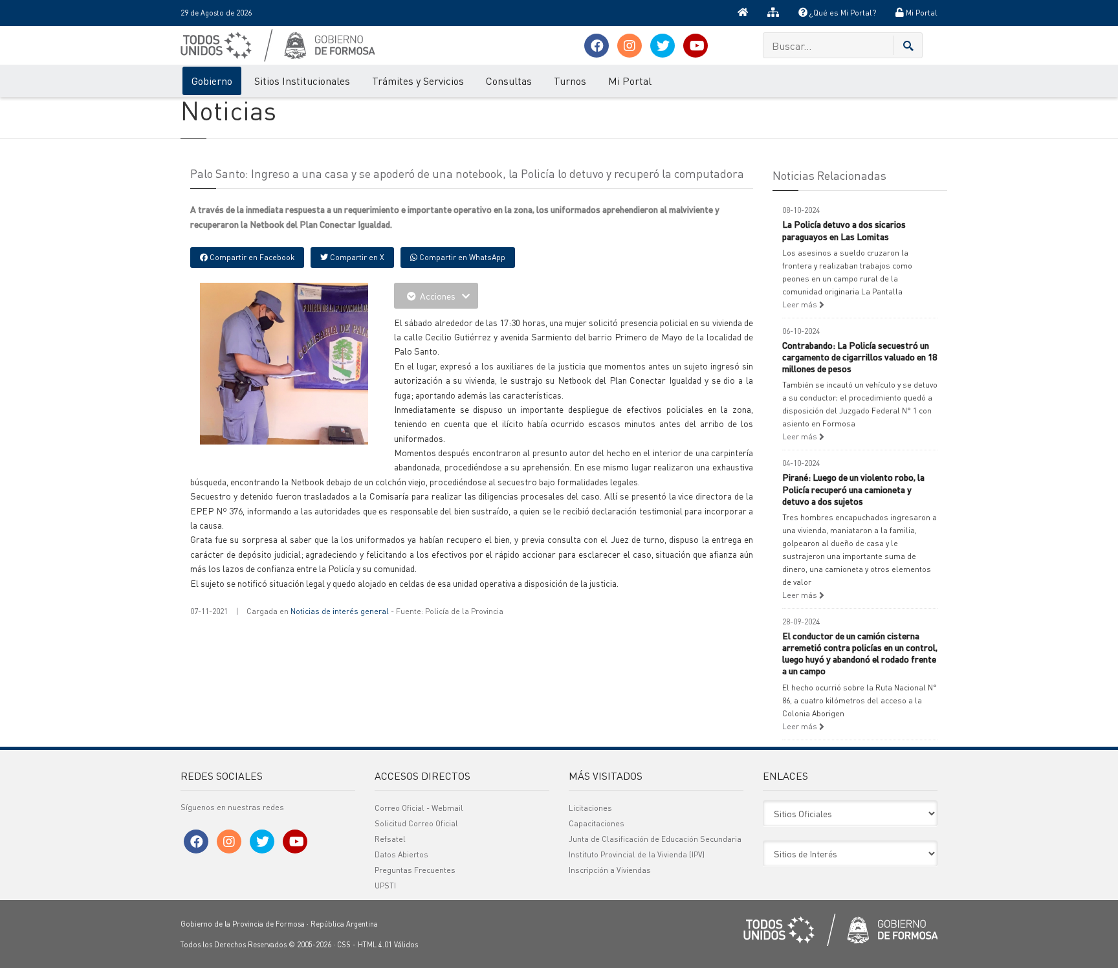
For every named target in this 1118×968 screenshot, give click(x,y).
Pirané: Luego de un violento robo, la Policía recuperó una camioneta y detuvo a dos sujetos (853, 488)
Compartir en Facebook (251, 257)
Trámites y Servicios (418, 80)
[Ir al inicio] (743, 13)
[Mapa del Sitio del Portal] (773, 13)
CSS (344, 944)
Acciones (437, 296)
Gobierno (212, 80)
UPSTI (385, 885)
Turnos (570, 80)
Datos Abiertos (401, 854)
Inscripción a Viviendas (610, 870)
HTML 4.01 (375, 944)
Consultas (509, 80)
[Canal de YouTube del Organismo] (695, 46)
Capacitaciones (596, 823)
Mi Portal (920, 12)
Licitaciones (590, 808)
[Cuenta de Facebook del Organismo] (596, 46)
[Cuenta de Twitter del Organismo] (662, 46)
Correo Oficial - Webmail (419, 808)
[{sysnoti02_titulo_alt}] (313, 400)
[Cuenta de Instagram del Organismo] (629, 46)
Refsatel (390, 839)
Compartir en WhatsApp (461, 257)
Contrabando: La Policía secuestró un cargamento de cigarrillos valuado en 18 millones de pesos (859, 356)
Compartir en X (356, 257)
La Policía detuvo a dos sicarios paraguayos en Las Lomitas (844, 229)
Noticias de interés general (339, 611)
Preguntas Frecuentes (415, 870)
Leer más (800, 304)
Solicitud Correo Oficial (416, 823)
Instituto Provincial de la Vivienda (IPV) (637, 854)
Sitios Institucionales (302, 80)
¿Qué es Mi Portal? (841, 12)
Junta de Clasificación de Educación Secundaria (655, 839)
